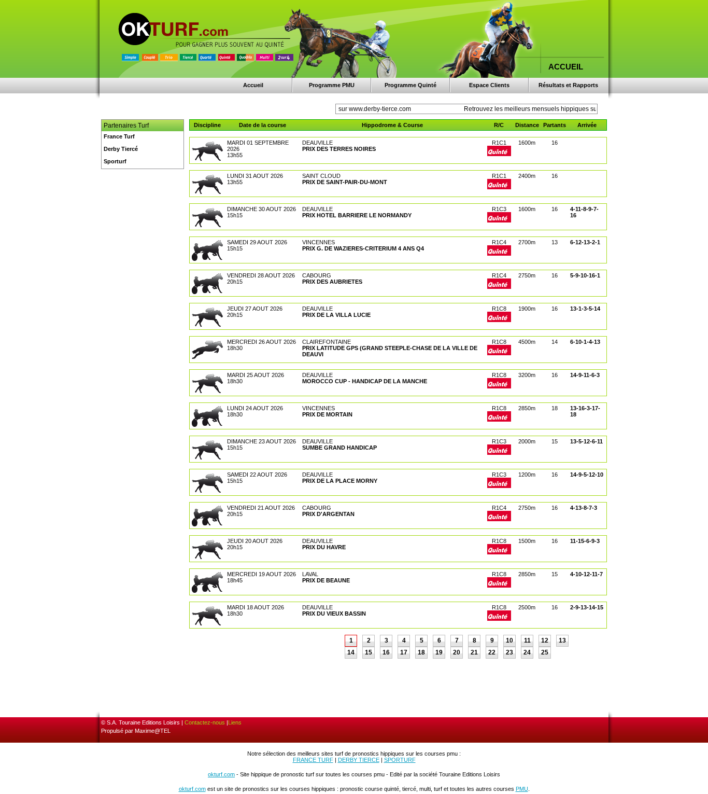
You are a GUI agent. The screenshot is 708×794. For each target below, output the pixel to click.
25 (544, 652)
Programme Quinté (410, 85)
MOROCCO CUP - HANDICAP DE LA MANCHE (364, 381)
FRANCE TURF (313, 760)
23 (509, 652)
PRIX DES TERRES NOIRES (339, 149)
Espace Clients (489, 85)
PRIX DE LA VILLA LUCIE (336, 315)
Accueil (253, 85)
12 (544, 640)
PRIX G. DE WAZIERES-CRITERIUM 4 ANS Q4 (363, 248)
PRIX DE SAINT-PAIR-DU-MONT (344, 182)
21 (474, 652)
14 (351, 652)
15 (368, 652)
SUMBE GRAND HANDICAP (339, 447)
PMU (522, 789)
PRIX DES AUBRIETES (332, 281)
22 (491, 652)
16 (386, 652)
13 (562, 640)
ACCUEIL (565, 66)
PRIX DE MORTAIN (327, 414)
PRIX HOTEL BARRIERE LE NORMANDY (357, 215)
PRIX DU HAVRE (324, 547)
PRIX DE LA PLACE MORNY (339, 481)
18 (421, 652)
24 (527, 652)
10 (509, 640)
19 (439, 652)
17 (403, 652)
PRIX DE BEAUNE (326, 580)
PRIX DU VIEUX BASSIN (334, 613)
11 (527, 640)
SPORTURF (400, 760)
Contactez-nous (205, 722)
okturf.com (221, 774)
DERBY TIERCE (358, 760)
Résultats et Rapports (568, 85)
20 (456, 652)
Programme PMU (332, 85)
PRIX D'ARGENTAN (328, 514)
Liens (235, 722)
